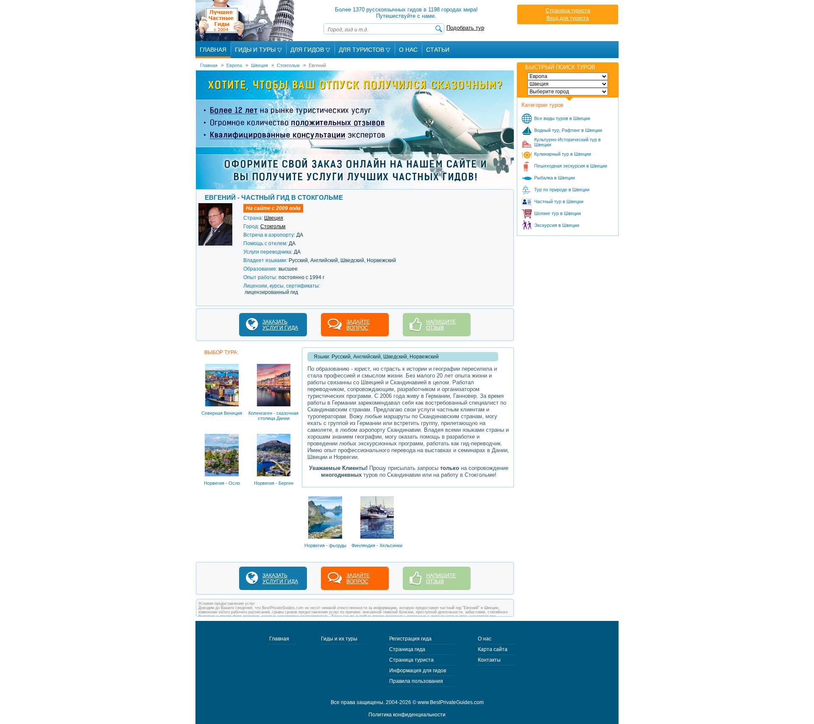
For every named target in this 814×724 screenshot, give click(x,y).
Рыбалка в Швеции (554, 177)
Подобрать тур (465, 28)
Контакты (489, 660)
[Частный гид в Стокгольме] (215, 206)
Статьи (437, 49)
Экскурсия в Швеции (556, 225)
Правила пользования (416, 681)
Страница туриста (568, 11)
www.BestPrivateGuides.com (451, 702)
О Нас (408, 49)
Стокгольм (272, 226)
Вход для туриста (567, 18)
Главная (213, 49)
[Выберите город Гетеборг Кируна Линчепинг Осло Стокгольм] (567, 91)
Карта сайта (492, 649)
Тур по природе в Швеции (561, 189)
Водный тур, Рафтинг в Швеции (568, 130)
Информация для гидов (417, 671)
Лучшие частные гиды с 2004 (245, 20)
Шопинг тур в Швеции (557, 213)
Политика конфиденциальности (407, 715)
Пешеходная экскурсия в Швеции (570, 165)
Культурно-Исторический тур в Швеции (567, 142)
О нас (484, 639)
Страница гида (407, 649)
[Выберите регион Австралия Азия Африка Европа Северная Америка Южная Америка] (567, 76)
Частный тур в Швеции (558, 201)
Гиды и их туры (339, 639)
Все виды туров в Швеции (562, 118)
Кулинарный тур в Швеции (562, 154)
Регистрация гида (410, 639)
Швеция (273, 218)
